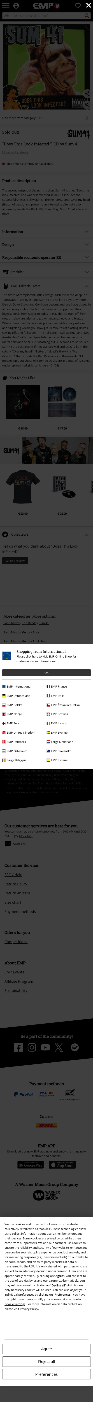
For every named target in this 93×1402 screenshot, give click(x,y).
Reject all (46, 1361)
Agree (46, 1349)
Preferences (46, 1374)
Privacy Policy (29, 1309)
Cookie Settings (15, 1304)
